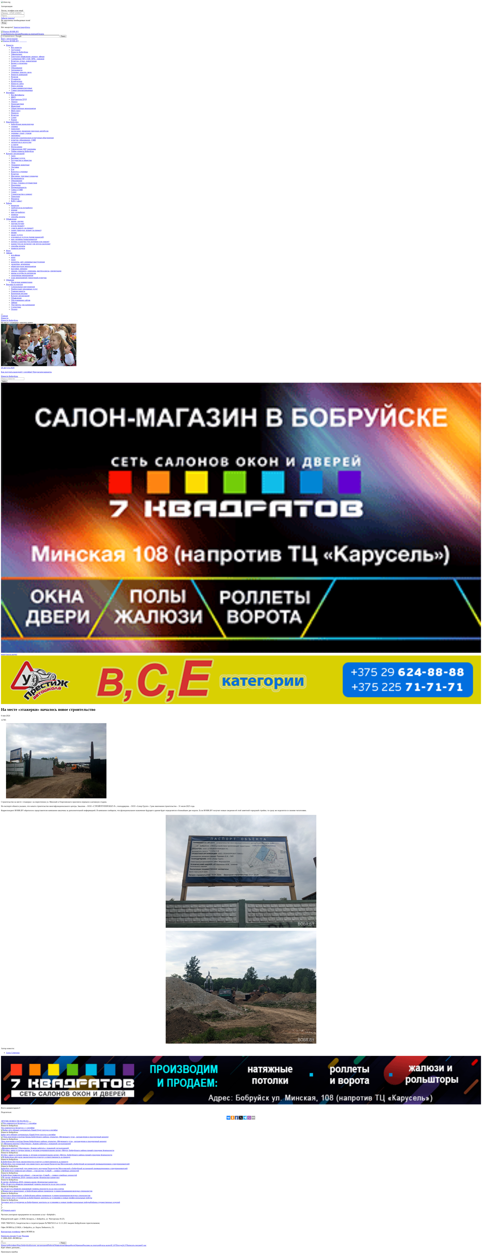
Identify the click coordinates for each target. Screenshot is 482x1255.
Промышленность (18, 187)
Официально (16, 54)
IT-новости (15, 79)
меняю (14, 232)
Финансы (15, 199)
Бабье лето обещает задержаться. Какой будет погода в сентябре (28, 1134)
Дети (13, 162)
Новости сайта (17, 84)
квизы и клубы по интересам (23, 273)
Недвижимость (17, 178)
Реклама (25, 1236)
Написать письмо (13, 34)
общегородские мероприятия (23, 266)
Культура (15, 115)
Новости (9, 45)
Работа (9, 203)
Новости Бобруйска (19, 52)
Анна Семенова (13, 1053)
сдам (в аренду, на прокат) (22, 228)
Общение (10, 280)
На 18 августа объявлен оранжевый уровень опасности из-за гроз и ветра (32, 1189)
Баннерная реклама (19, 293)
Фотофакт (10, 93)
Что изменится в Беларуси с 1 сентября (17, 1128)
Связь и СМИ (17, 190)
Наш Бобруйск (12, 122)
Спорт (13, 65)
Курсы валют (108, 1245)
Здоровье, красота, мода (21, 72)
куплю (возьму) (17, 226)
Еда (12, 169)
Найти (4, 381)
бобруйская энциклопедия (22, 124)
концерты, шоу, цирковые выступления (28, 262)
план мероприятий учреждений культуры (29, 278)
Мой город (15, 111)
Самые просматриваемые (22, 90)
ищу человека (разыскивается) (24, 239)
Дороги (14, 102)
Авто (13, 156)
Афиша (9, 253)
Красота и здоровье (19, 172)
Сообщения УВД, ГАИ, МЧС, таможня (27, 59)
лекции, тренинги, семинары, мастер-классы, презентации (36, 271)
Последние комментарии (21, 282)
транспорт (15, 129)
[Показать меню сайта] (2, 314)
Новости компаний (19, 74)
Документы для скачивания (23, 305)
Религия (14, 77)
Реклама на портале (29, 34)
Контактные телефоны (10, 1232)
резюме (14, 210)
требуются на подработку (22, 208)
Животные (15, 106)
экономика (15, 135)
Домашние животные (20, 165)
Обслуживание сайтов (20, 300)
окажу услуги (17, 235)
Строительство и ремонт (21, 194)
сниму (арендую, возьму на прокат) (26, 230)
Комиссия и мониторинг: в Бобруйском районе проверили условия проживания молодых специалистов (45, 1195)
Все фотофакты (17, 95)
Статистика (16, 307)
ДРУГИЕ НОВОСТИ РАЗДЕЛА (15, 1121)
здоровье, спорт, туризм (21, 133)
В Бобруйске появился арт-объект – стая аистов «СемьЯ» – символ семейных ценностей (39, 1175)
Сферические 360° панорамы (23, 149)
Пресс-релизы (17, 86)
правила (14, 214)
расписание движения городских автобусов (29, 131)
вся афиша (15, 255)
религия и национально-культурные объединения (32, 138)
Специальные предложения (23, 287)
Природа (15, 113)
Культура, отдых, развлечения (24, 61)
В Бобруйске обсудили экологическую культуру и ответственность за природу (34, 1162)
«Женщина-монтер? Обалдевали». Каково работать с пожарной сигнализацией (35, 1148)
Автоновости (16, 70)
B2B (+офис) (16, 201)
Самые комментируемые (21, 88)
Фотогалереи (16, 147)
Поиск (63, 36)
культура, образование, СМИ (23, 140)
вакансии (15, 205)
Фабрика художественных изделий (105, 1202)
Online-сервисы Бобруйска (22, 151)
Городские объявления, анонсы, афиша (27, 56)
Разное (14, 120)
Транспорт (15, 196)
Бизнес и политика (19, 63)
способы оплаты (18, 217)
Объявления (11, 219)
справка (14, 126)
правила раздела (18, 248)
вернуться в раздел (9, 654)
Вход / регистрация (9, 39)
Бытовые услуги (18, 158)
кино (13, 257)
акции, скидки (17, 221)
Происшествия (17, 104)
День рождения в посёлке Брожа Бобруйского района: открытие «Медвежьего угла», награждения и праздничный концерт (54, 1141)
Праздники (16, 185)
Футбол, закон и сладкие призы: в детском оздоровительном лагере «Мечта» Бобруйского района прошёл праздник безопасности (56, 1155)
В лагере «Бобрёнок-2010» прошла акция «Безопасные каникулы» (29, 1182)
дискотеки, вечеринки (20, 264)
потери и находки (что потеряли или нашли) (30, 241)
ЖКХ (13, 97)
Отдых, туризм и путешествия (24, 183)
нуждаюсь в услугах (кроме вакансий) (27, 237)
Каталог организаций (15, 153)
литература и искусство (21, 142)
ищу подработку (18, 212)
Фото (8, 251)
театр (13, 260)
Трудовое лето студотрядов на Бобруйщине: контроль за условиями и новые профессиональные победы (45, 1202)
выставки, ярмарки (19, 269)
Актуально (15, 50)
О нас (3, 34)
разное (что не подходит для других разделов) (30, 244)
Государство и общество (21, 160)
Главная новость (18, 291)
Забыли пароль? (8, 18)
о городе (14, 144)
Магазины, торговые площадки (24, 176)
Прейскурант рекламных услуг (24, 289)
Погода (121, 1245)
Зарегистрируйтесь (22, 27)
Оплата (41, 34)
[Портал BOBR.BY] (10, 31)
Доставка (15, 167)
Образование (16, 68)
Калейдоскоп (16, 81)
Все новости (16, 47)
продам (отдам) (17, 223)
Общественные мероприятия (23, 108)
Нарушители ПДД (19, 99)
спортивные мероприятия (22, 275)
